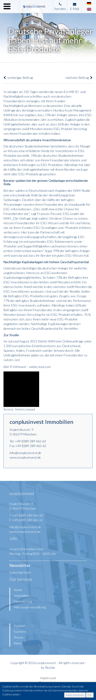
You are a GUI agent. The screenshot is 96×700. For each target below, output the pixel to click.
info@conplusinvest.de (25, 453)
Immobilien (21, 596)
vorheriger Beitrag (19, 78)
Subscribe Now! (20, 572)
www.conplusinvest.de (25, 457)
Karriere (20, 631)
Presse (19, 637)
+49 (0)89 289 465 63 (30, 441)
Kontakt (19, 626)
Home (18, 590)
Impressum (48, 678)
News (18, 643)
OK (90, 695)
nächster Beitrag (77, 78)
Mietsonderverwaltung (30, 607)
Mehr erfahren (75, 695)
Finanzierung (23, 601)
